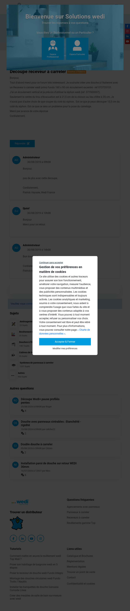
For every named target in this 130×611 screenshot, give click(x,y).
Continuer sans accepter (51, 262)
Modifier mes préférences (65, 348)
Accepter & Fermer (65, 341)
